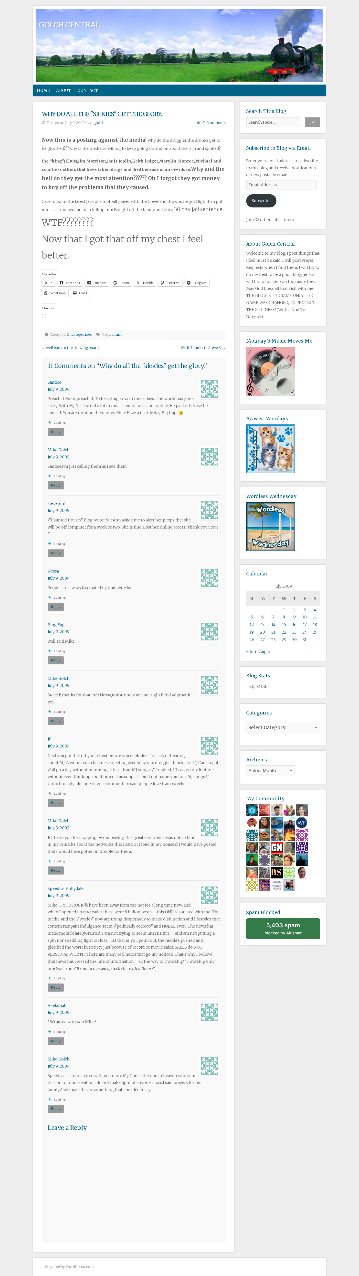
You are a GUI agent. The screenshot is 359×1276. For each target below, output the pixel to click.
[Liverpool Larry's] (277, 884)
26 (251, 639)
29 (284, 639)
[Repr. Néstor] (277, 835)
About (63, 90)
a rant (117, 334)
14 (273, 624)
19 (252, 632)
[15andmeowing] (289, 810)
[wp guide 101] (302, 822)
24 (304, 632)
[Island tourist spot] (277, 822)
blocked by (290, 930)
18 (315, 624)
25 (315, 632)
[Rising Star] (277, 810)
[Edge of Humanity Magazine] (289, 835)
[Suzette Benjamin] (302, 872)
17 (305, 624)
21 (273, 632)
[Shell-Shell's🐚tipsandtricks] (264, 810)
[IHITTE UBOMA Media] (302, 835)
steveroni (56, 503)
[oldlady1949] (302, 847)
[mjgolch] (264, 835)
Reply (56, 432)
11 (315, 617)
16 (294, 624)
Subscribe (261, 200)
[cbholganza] (252, 859)
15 (284, 624)
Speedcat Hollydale (66, 888)
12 (252, 624)
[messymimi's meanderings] (264, 884)
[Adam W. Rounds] (264, 872)
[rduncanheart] (302, 810)
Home (43, 90)
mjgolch (97, 122)
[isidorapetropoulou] (289, 872)
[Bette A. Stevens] (252, 847)
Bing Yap (56, 624)
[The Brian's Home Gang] (264, 847)
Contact (87, 90)
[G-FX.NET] (277, 847)
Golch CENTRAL (69, 24)
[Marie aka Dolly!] (289, 847)
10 (305, 617)
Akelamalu (58, 1005)
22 (284, 632)
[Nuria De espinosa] (289, 859)
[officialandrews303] (264, 859)
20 (262, 632)
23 (294, 632)
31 (304, 639)
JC (50, 738)
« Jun (251, 651)
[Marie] (264, 822)
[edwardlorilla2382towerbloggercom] (252, 835)
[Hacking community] (302, 859)
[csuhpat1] (252, 884)
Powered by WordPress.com (69, 1267)
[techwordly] (252, 810)
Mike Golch (59, 449)
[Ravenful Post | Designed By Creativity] (252, 822)
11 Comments (214, 122)
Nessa (53, 571)
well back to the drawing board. (72, 348)
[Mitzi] (252, 872)
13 (262, 624)
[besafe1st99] (277, 872)
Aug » (264, 651)
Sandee (54, 382)
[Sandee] (289, 884)
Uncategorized (79, 334)
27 (262, 639)
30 (294, 639)
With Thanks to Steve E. (201, 348)
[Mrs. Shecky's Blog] (277, 859)
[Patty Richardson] (289, 822)
